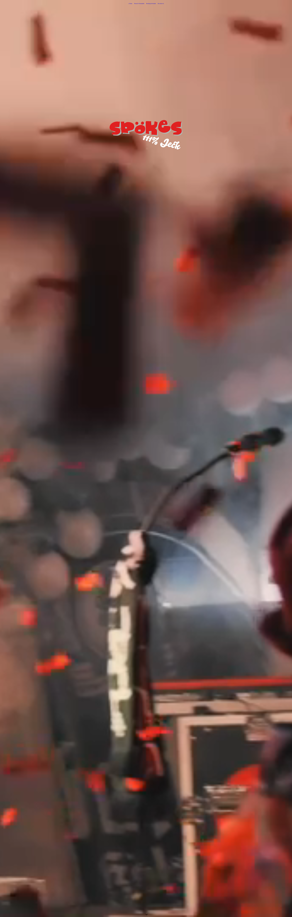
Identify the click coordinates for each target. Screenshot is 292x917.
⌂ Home (130, 3)
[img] (146, 458)
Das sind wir (161, 3)
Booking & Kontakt (151, 3)
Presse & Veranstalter (139, 3)
